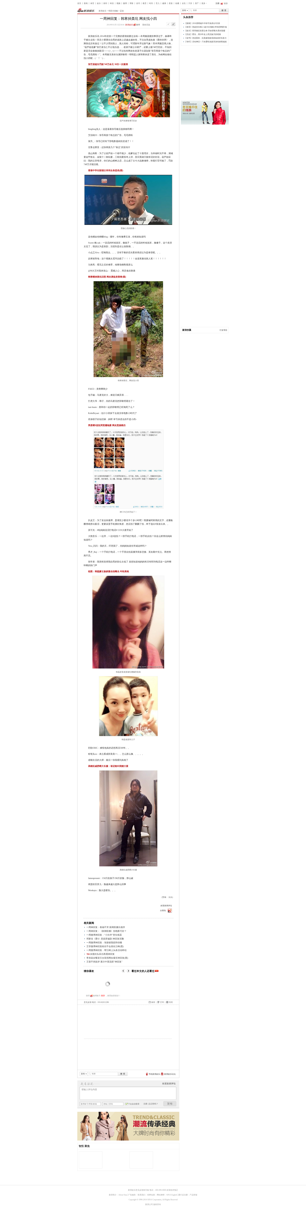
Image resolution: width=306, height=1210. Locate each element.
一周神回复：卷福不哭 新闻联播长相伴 (105, 927)
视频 (118, 3)
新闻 (86, 3)
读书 (138, 3)
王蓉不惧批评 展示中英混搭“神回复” (104, 962)
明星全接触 (113, 11)
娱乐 (99, 3)
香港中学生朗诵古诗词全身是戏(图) (105, 170)
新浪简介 (113, 1195)
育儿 (158, 3)
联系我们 (141, 1195)
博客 (131, 3)
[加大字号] (173, 24)
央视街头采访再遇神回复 (102, 954)
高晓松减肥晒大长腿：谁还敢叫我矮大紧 (108, 766)
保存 (153, 1002)
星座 (171, 3)
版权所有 (157, 1204)
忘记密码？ (153, 1104)
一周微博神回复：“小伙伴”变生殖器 (104, 935)
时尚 (151, 3)
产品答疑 (193, 1195)
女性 (184, 3)
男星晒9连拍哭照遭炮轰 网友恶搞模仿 (107, 425)
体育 (92, 3)
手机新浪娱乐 (154, 1074)
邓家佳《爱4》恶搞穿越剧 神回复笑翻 (105, 939)
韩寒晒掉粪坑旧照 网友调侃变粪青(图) (107, 277)
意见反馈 (87, 1002)
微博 (125, 3)
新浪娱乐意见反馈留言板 (138, 1190)
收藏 (177, 3)
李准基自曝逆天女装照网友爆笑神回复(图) (107, 958)
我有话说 (146, 25)
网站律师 (160, 1195)
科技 (112, 3)
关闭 (171, 1002)
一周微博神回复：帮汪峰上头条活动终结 (106, 950)
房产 (197, 3)
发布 (169, 1103)
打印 (162, 1002)
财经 (105, 3)
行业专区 (223, 330)
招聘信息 (151, 1195)
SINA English (171, 1195)
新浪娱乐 (102, 11)
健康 (164, 3)
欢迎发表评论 (166, 906)
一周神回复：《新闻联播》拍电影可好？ (106, 931)
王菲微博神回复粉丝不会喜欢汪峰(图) (105, 946)
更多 (203, 3)
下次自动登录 (133, 1104)
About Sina (122, 1195)
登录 (103, 996)
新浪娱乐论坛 (170, 1074)
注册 (217, 3)
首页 (79, 3)
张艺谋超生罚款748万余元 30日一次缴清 (108, 64)
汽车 (190, 3)
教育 (144, 3)
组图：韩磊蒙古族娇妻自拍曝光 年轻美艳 (108, 571)
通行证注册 (183, 1195)
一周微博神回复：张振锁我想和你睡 (104, 942)
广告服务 (132, 1195)
